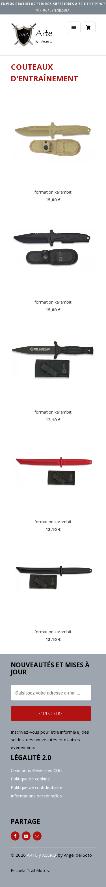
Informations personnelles (36, 796)
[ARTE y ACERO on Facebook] (15, 836)
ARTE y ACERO (41, 855)
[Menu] (74, 27)
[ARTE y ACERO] (33, 37)
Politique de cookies (30, 779)
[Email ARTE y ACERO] (37, 836)
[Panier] (88, 27)
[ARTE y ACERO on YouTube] (26, 836)
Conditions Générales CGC (36, 770)
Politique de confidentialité (36, 787)
